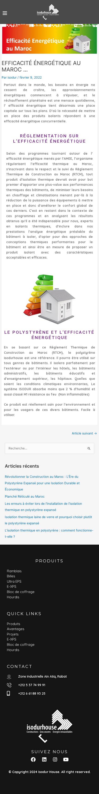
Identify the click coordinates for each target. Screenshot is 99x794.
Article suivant (84, 433)
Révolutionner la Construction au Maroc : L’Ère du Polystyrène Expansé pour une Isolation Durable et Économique (42, 483)
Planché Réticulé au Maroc (25, 496)
